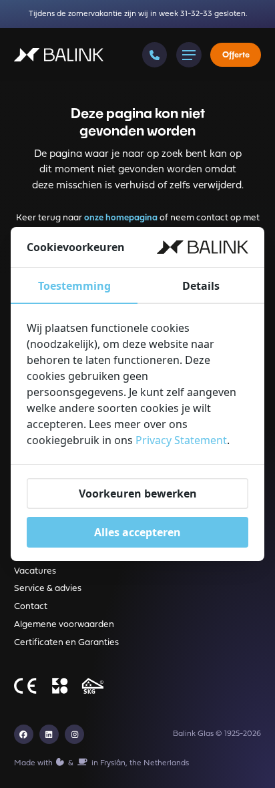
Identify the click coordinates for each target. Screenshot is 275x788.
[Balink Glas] (58, 54)
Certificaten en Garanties (66, 642)
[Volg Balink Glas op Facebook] (23, 734)
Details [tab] (201, 285)
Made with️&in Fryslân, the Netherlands (101, 763)
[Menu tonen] (189, 54)
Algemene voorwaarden (64, 624)
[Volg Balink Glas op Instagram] (74, 734)
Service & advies (47, 588)
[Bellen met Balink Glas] (155, 54)
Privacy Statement (181, 440)
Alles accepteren (137, 532)
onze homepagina (121, 218)
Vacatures (35, 571)
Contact (30, 606)
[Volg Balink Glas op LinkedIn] (49, 734)
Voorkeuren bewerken (138, 493)
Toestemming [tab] (74, 285)
